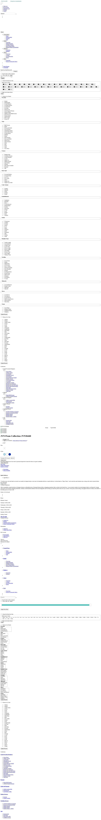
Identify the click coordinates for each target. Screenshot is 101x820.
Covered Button (8, 174)
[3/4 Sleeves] (5, 689)
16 (56, 84)
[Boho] (4, 634)
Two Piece (7, 148)
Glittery (6, 188)
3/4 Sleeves (7, 296)
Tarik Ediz (8, 391)
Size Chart (3, 464)
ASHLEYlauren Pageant (11, 396)
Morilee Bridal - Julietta (11, 416)
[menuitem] (51, 6)
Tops (6, 145)
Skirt (6, 143)
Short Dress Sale (9, 422)
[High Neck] (4, 678)
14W (11, 87)
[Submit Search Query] (16, 597)
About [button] (4, 578)
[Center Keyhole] (5, 642)
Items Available (6, 470)
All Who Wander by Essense (12, 411)
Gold (6, 354)
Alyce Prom (8, 371)
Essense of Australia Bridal (12, 412)
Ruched (6, 167)
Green (6, 323)
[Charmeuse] (3, 664)
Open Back (7, 162)
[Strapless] (4, 698)
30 (93, 84)
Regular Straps (8, 309)
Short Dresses (8, 141)
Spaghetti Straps (8, 310)
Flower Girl (7, 109)
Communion (7, 106)
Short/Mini (7, 250)
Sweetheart (7, 277)
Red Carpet (7, 117)
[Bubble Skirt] (5, 639)
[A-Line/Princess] (4, 682)
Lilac (6, 336)
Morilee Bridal (9, 415)
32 (5, 87)
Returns (5, 521)
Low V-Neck (7, 266)
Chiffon (6, 222)
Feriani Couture (9, 407)
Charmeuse (7, 221)
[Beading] (4, 659)
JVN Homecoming (10, 380)
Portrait (6, 270)
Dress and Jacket (8, 128)
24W (43, 87)
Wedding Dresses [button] (7, 409)
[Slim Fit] (4, 686)
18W (24, 87)
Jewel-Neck (7, 265)
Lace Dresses (7, 129)
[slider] (90, 605)
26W (50, 87)
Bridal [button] (4, 558)
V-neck (6, 278)
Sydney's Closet (9, 390)
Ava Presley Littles (10, 402)
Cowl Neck (7, 260)
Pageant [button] (5, 392)
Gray (6, 358)
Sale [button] (4, 417)
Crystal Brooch (8, 204)
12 (45, 84)
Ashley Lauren (9, 372)
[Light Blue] (4, 454)
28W (57, 87)
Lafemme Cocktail (10, 382)
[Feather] (3, 666)
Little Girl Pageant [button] (7, 397)
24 (77, 84)
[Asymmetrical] (3, 671)
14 (50, 84)
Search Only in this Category (8, 73)
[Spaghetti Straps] (4, 697)
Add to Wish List (4, 462)
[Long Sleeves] (5, 691)
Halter (6, 262)
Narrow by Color (6, 317)
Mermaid (7, 287)
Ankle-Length (8, 242)
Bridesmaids (7, 102)
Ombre (6, 192)
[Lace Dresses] (4, 637)
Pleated (6, 164)
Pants (6, 136)
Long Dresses (8, 133)
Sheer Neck (7, 274)
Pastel (6, 194)
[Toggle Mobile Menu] (1, 543)
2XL (11, 89)
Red (6, 347)
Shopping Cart (6, 8)
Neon (6, 191)
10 (40, 84)
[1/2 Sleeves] (5, 688)
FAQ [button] (4, 588)
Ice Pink (6, 338)
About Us (5, 528)
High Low (7, 160)
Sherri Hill (8, 387)
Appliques (7, 200)
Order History (6, 535)
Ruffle (6, 212)
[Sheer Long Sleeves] (5, 692)
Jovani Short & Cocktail (11, 377)
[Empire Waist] (4, 683)
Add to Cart (3, 460)
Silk (5, 233)
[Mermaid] (4, 685)
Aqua (6, 326)
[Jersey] (3, 667)
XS (82, 87)
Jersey (6, 225)
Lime (6, 325)
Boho (6, 126)
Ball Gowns (7, 125)
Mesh (6, 228)
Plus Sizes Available (9, 165)
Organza (6, 229)
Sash (6, 213)
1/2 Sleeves (7, 294)
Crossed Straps (8, 175)
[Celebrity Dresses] (5, 641)
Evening (6, 108)
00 (11, 84)
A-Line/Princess (8, 284)
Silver (6, 359)
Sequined (7, 232)
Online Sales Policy (5, 465)
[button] (6, 34)
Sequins (6, 215)
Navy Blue (7, 333)
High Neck (7, 263)
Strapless (7, 276)
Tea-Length (7, 253)
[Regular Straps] (4, 696)
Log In (4, 11)
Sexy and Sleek (8, 139)
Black (6, 356)
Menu (2, 32)
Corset (6, 158)
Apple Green (7, 322)
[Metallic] (2, 653)
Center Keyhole (8, 157)
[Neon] (2, 654)
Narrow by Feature (7, 96)
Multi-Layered (8, 161)
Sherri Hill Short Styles (11, 388)
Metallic (6, 190)
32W (70, 87)
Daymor (8, 406)
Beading (6, 201)
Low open (7, 178)
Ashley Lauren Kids (10, 400)
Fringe (6, 209)
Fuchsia (6, 343)
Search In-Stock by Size (8, 80)
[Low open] (4, 649)
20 (66, 84)
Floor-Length (7, 248)
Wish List (5, 6)
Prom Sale (8, 421)
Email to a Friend (4, 466)
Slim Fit (6, 288)
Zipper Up (7, 181)
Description (5, 469)
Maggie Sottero (9, 414)
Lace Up (6, 177)
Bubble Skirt (7, 154)
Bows (6, 202)
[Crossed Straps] (4, 647)
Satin (6, 231)
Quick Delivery (23, 440)
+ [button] (4, 370)
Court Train (7, 246)
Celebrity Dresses (8, 156)
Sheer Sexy (7, 140)
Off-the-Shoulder (8, 267)
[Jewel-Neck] (4, 680)
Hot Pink (7, 341)
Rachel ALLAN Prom (11, 383)
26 (83, 84)
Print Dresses (7, 137)
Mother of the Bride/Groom (11, 113)
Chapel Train (7, 245)
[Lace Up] (4, 648)
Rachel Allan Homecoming (12, 386)
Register (5, 10)
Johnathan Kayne (10, 375)
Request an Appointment (15, 1)
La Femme (8, 381)
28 (88, 84)
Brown (6, 355)
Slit (5, 168)
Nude (6, 352)
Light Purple (7, 337)
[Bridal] (6, 627)
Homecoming (8, 112)
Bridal (6, 101)
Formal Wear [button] (6, 548)
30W (63, 87)
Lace (6, 211)
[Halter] (4, 677)
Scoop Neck (7, 273)
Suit (5, 144)
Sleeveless (7, 301)
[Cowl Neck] (4, 676)
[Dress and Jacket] (4, 636)
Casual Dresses (8, 104)
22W (37, 87)
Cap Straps (7, 307)
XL (5, 89)
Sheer (6, 179)
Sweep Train (7, 252)
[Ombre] (2, 655)
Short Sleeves (8, 300)
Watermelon (7, 344)
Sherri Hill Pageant (10, 395)
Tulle (6, 236)
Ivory (6, 351)
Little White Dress (9, 132)
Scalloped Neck (8, 271)
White (6, 360)
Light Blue (7, 329)
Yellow (6, 319)
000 (5, 84)
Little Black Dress (9, 130)
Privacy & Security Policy (9, 524)
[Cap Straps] (4, 694)
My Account (6, 7)
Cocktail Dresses (8, 105)
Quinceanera (7, 116)
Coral (6, 349)
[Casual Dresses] (6, 629)
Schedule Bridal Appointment (9, 522)
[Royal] (10, 454)
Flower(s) (7, 208)
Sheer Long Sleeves (9, 299)
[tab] (51, 380)
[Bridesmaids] (6, 628)
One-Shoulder (8, 269)
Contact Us (5, 520)
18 (61, 84)
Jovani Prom (8, 376)
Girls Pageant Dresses (9, 110)
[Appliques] (4, 658)
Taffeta (6, 235)
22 (72, 84)
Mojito (6, 321)
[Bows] (4, 660)
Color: (2, 451)
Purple (6, 334)
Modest (6, 134)
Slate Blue (7, 330)
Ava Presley (8, 374)
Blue (6, 332)
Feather (6, 207)
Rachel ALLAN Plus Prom (12, 385)
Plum (6, 345)
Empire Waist (8, 286)
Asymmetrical (8, 243)
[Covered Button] (4, 645)
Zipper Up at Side (8, 182)
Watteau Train (8, 254)
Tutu (6, 147)
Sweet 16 (7, 119)
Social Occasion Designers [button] (9, 368)
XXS (76, 87)
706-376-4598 (4, 1)
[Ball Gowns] (4, 633)
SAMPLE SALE (10, 424)
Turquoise (7, 327)
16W (17, 87)
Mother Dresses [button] (6, 403)
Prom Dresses (8, 115)
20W (30, 87)
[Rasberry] (7, 454)
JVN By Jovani (9, 378)
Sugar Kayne (9, 401)
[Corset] (5, 643)
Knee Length (7, 249)
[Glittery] (2, 652)
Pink (6, 340)
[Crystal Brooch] (4, 661)
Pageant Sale (9, 420)
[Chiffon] (3, 665)
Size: (2, 445)
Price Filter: (5, 75)
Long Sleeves (8, 297)
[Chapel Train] (3, 672)
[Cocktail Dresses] (6, 631)
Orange (6, 348)
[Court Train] (3, 673)
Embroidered (7, 205)
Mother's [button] (5, 570)
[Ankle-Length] (3, 670)
